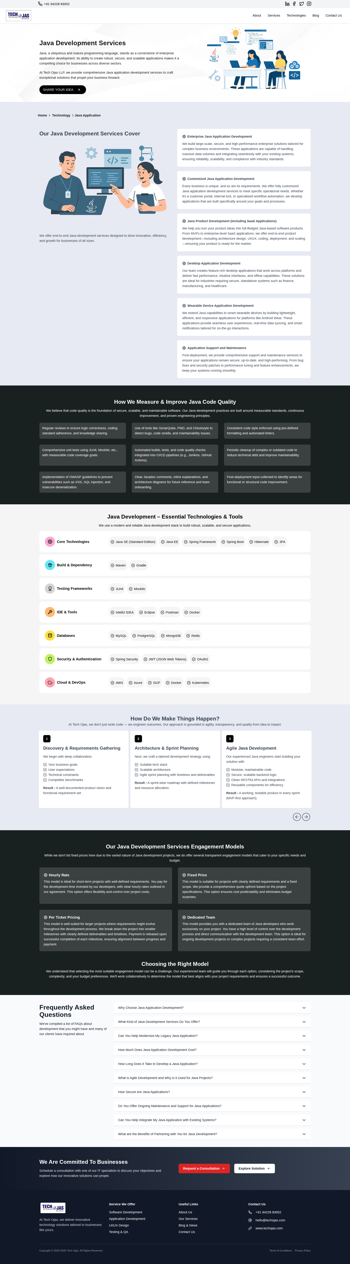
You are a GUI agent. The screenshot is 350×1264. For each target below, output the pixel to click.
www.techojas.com (269, 1228)
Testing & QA (118, 1232)
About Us (185, 1212)
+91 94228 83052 (57, 4)
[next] (306, 816)
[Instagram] (310, 3)
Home (42, 115)
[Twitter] (302, 3)
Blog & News (188, 1225)
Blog (315, 15)
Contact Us (334, 15)
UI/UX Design (119, 1225)
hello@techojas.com (270, 1220)
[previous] (297, 816)
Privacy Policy (303, 1250)
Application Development (127, 1219)
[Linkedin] (288, 3)
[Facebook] (295, 3)
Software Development (125, 1212)
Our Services (188, 1219)
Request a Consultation (201, 1168)
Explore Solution (252, 1168)
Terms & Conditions (280, 1250)
